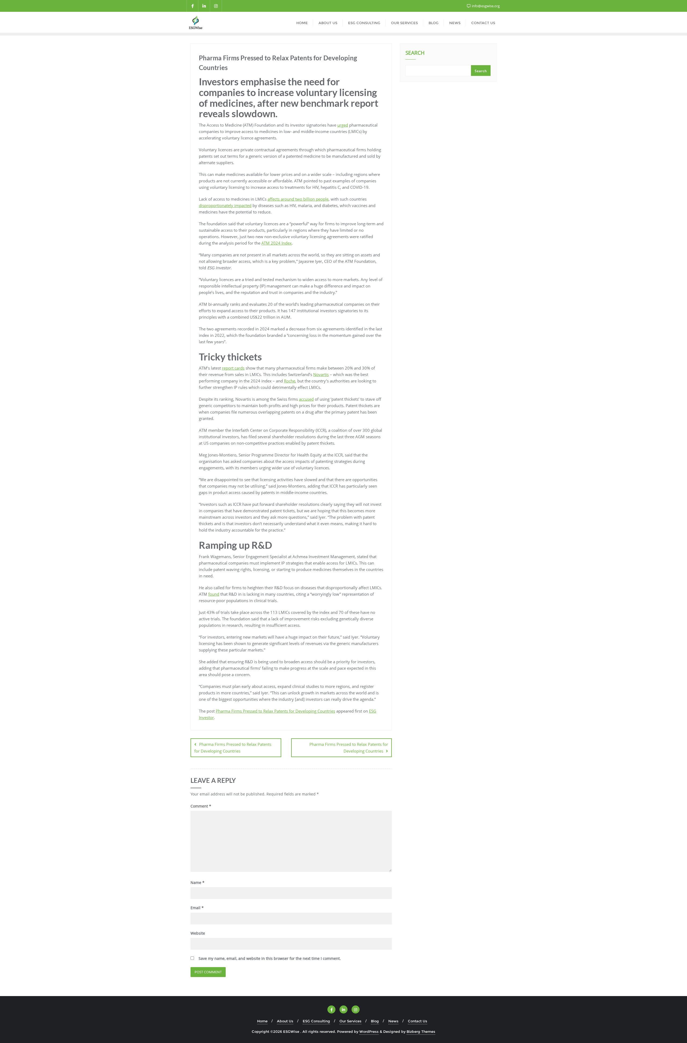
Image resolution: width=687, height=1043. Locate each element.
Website (198, 933)
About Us (285, 1021)
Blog (375, 1021)
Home (262, 1021)
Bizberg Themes (421, 1031)
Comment (201, 806)
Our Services (350, 1021)
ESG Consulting (316, 1021)
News (393, 1021)
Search (415, 53)
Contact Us (417, 1021)
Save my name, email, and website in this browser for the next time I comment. (270, 958)
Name (197, 882)
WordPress (369, 1031)
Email (197, 907)
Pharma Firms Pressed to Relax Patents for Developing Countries (275, 711)
